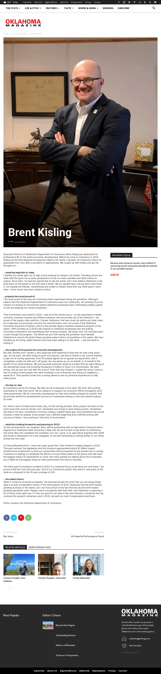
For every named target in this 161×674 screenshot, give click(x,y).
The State (12, 8)
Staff (11, 241)
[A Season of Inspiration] (48, 655)
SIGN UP (114, 275)
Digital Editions (51, 2)
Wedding (108, 8)
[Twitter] (150, 2)
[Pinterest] (134, 2)
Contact (97, 2)
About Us (38, 2)
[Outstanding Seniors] (48, 635)
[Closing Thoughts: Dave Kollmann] (19, 564)
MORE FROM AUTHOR (40, 547)
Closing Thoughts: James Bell (52, 578)
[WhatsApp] (28, 518)
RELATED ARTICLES (15, 547)
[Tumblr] (144, 2)
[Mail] (129, 2)
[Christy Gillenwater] (88, 564)
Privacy (88, 2)
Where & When (87, 8)
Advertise (64, 2)
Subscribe (27, 2)
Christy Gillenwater (81, 578)
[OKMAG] (140, 612)
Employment (76, 2)
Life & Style (32, 8)
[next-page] (10, 587)
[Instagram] (124, 2)
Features (51, 8)
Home (6, 33)
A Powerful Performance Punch (87, 536)
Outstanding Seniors (66, 635)
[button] (154, 8)
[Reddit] (139, 2)
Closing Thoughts (19, 33)
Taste (67, 8)
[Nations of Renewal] (48, 645)
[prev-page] (5, 587)
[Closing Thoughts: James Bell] (53, 564)
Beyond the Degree (65, 625)
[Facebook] (119, 2)
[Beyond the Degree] (48, 625)
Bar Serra (8, 536)
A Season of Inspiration (67, 655)
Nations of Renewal (65, 645)
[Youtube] (155, 2)
